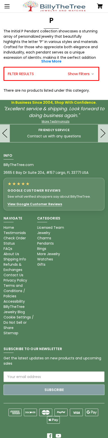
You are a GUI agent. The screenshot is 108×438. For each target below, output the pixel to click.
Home (9, 227)
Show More (51, 61)
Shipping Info (15, 259)
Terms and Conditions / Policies (14, 291)
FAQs (8, 248)
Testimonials (15, 232)
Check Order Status (15, 241)
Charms (44, 238)
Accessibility (14, 301)
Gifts (41, 264)
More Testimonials (56, 121)
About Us (11, 253)
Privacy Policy (15, 280)
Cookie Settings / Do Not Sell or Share (19, 322)
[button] (51, 74)
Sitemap (11, 333)
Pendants (45, 243)
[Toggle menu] (6, 6)
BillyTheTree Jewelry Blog (14, 309)
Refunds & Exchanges (13, 267)
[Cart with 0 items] (100, 6)
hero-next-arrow (103, 133)
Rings (41, 248)
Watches (45, 259)
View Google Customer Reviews (35, 204)
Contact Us (13, 275)
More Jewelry (48, 253)
